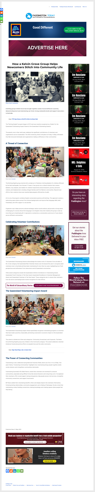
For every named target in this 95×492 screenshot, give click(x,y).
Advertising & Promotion (56, 485)
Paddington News (54, 6)
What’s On (85, 6)
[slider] (80, 184)
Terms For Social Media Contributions (43, 485)
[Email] (21, 471)
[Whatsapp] (18, 471)
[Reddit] (11, 471)
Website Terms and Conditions (18, 485)
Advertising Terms (30, 485)
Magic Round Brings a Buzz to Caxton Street (21, 350)
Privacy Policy (8, 485)
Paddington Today (9, 483)
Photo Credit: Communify (12, 103)
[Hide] (0, 24)
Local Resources (78, 6)
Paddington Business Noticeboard (66, 6)
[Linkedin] (14, 471)
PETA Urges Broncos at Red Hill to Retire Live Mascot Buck (25, 119)
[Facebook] (7, 471)
